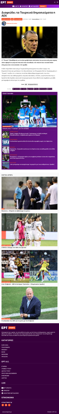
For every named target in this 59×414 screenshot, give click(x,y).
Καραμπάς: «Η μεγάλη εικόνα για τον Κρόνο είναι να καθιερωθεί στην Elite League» (32, 149)
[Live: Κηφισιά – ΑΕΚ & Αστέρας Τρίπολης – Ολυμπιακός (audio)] (29, 266)
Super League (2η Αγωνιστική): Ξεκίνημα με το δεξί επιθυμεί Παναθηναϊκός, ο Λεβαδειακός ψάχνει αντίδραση (28, 134)
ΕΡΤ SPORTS (7, 388)
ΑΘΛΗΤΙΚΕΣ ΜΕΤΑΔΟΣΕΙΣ (11, 393)
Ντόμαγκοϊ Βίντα (33, 84)
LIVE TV (17, 6)
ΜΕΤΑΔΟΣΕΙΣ (35, 6)
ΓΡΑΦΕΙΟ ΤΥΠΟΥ (6, 369)
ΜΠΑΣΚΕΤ (12, 147)
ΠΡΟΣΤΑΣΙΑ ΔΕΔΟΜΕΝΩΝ (9, 373)
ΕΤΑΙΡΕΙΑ (4, 366)
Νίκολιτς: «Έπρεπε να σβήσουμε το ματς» (16, 211)
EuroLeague (13, 155)
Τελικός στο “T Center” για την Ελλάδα (15, 128)
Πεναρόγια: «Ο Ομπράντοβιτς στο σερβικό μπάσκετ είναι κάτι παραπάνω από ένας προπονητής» (32, 157)
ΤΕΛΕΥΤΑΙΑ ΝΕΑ (7, 93)
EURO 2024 (5, 345)
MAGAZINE (5, 354)
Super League (6, 19)
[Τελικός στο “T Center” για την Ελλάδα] (29, 111)
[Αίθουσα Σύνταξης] (4, 23)
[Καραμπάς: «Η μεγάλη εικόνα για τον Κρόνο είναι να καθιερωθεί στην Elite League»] (5, 149)
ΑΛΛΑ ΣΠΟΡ (13, 162)
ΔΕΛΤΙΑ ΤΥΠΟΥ (6, 371)
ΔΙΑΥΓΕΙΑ (4, 378)
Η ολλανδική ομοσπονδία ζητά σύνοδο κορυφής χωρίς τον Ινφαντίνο (31, 141)
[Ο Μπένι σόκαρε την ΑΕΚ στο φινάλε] (29, 229)
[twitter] (9, 405)
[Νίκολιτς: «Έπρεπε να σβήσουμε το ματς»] (29, 193)
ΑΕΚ (12, 19)
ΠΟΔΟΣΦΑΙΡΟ (18, 19)
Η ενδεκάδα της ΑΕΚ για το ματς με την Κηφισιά (18, 321)
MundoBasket (7, 126)
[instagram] (6, 405)
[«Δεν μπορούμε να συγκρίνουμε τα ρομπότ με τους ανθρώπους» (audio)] (5, 165)
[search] (57, 2)
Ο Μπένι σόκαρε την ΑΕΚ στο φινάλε (14, 247)
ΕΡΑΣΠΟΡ (25, 6)
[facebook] (3, 405)
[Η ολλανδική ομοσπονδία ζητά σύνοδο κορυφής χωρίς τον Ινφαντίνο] (5, 142)
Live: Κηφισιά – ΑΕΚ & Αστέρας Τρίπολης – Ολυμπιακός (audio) (23, 284)
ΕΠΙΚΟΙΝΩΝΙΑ (5, 376)
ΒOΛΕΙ (3, 352)
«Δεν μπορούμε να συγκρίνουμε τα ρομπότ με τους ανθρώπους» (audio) (32, 164)
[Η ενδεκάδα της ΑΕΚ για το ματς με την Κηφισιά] (29, 303)
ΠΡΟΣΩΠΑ (5, 356)
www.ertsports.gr (7, 411)
